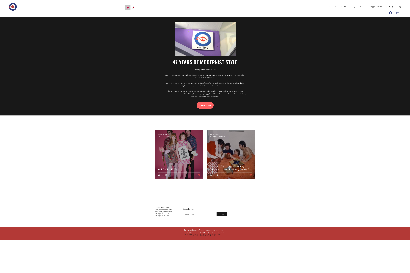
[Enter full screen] (233, 53)
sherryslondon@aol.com (359, 7)
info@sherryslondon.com (163, 212)
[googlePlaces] (389, 7)
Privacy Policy (218, 230)
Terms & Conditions (191, 232)
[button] (400, 7)
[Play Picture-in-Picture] (229, 53)
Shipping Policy (217, 232)
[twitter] (392, 7)
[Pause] (177, 53)
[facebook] (386, 7)
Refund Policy (205, 232)
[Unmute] (181, 53)
